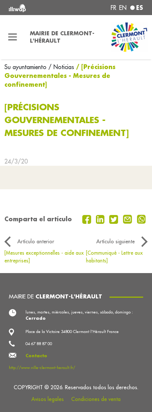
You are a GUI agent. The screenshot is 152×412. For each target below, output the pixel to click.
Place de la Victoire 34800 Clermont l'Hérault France (72, 331)
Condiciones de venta (96, 399)
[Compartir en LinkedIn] (101, 218)
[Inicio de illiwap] (34, 7)
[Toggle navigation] (12, 37)
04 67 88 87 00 (38, 343)
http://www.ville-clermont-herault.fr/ (42, 367)
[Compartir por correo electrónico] (128, 218)
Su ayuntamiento (26, 67)
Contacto (36, 355)
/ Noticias (61, 67)
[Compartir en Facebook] (87, 218)
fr (113, 7)
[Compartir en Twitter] (114, 218)
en (123, 7)
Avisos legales (47, 399)
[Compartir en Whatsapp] (141, 218)
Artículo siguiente (115, 241)
